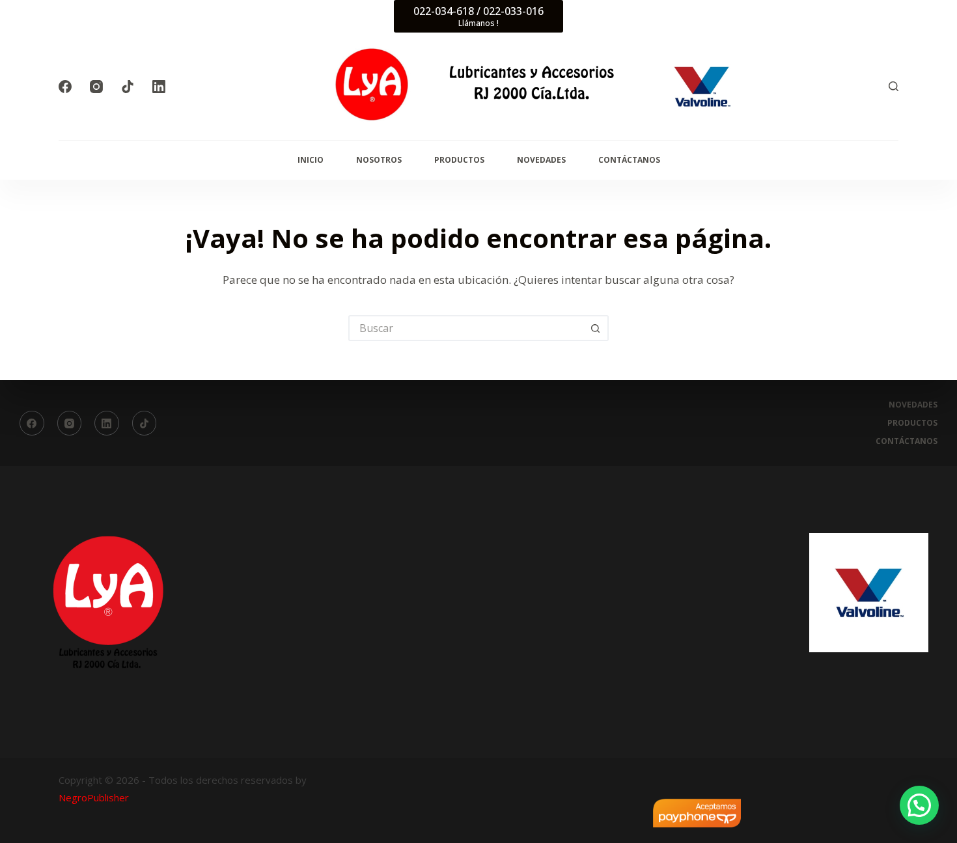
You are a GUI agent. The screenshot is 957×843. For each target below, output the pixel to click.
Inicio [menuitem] (311, 159)
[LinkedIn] (158, 86)
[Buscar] (893, 86)
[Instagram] (96, 86)
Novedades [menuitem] (541, 159)
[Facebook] (65, 86)
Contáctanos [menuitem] (629, 159)
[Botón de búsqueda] (596, 328)
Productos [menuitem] (459, 159)
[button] (919, 805)
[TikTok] (127, 86)
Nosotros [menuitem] (379, 159)
